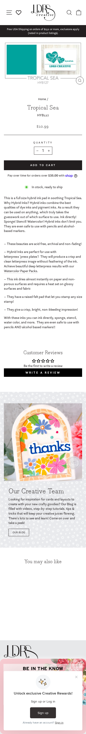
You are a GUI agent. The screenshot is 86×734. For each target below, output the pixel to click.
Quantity (43, 142)
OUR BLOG (19, 532)
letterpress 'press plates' (21, 257)
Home (42, 99)
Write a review (43, 373)
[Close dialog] (82, 663)
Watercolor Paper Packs (20, 271)
